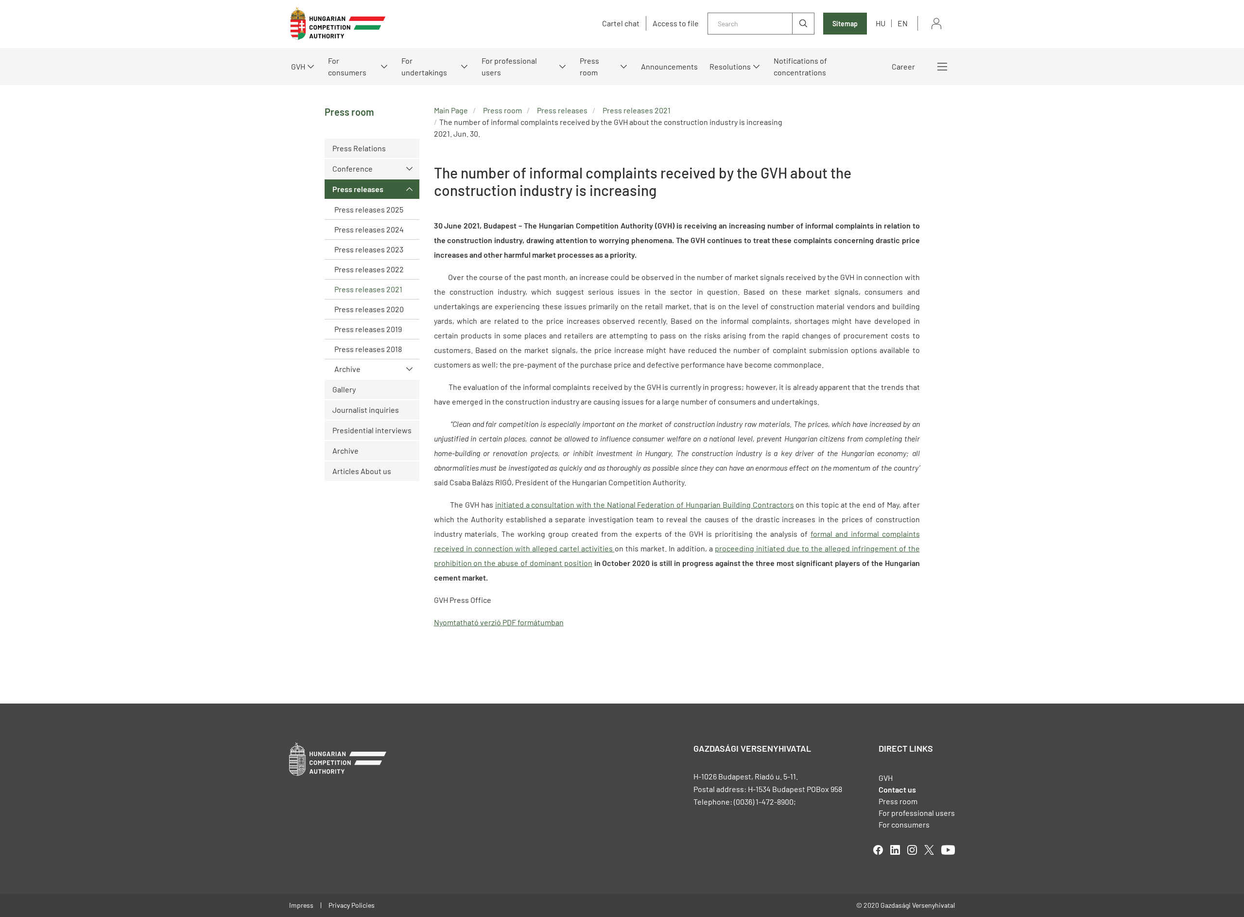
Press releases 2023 (368, 249)
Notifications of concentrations (800, 66)
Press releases (357, 189)
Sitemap (845, 23)
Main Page (451, 110)
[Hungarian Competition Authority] (337, 23)
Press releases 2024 (369, 229)
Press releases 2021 (368, 289)
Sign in (936, 24)
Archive (347, 368)
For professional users (509, 66)
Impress (301, 905)
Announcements (669, 66)
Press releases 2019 (368, 329)
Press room (589, 66)
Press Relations (359, 148)
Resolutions (730, 66)
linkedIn (895, 850)
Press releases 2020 (369, 309)
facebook (878, 850)
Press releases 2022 (369, 269)
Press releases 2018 (368, 348)
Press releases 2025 (368, 209)
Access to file (676, 23)
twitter (929, 850)
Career (903, 66)
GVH (298, 66)
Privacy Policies (351, 905)
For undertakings (424, 66)
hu (880, 23)
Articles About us (361, 471)
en (903, 23)
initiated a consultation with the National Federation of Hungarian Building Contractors (644, 504)
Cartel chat (620, 23)
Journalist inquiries (365, 409)
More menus (942, 66)
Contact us (897, 789)
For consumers (904, 824)
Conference (352, 168)
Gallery (344, 389)
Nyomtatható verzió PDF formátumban (499, 622)
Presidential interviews (372, 430)
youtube (948, 850)
